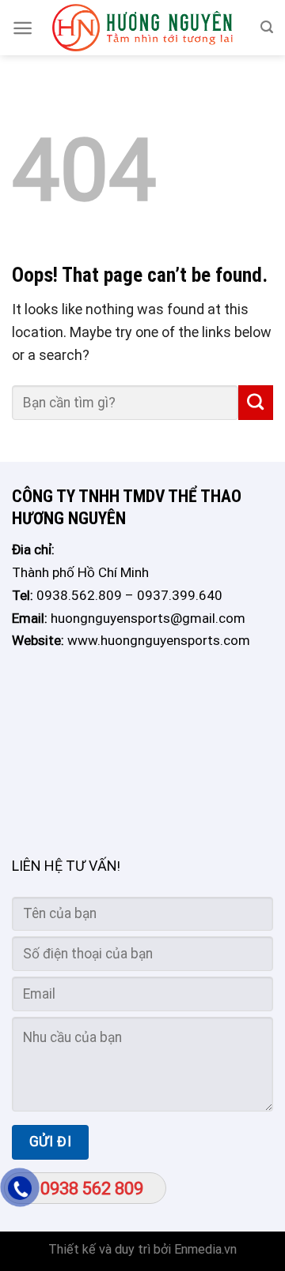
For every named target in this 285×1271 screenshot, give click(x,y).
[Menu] (22, 28)
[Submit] (255, 402)
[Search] (266, 27)
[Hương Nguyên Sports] (142, 27)
